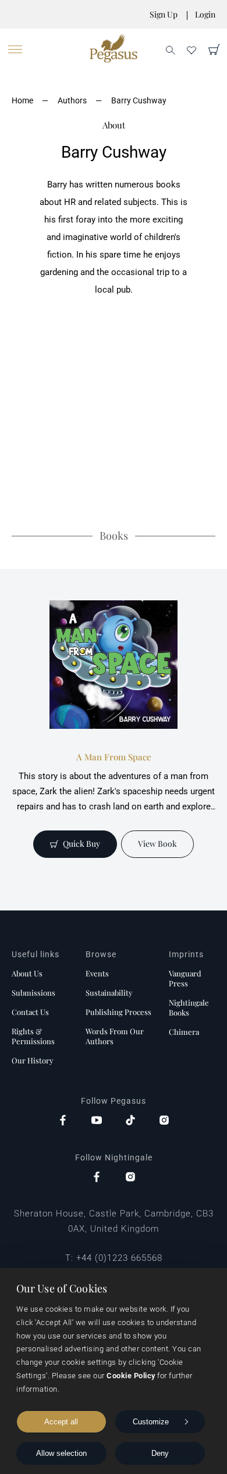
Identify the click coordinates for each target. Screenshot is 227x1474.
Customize (151, 1421)
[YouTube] (96, 1121)
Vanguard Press (185, 978)
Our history (33, 1060)
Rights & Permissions (33, 1036)
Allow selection (61, 1453)
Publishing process (118, 1012)
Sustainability (109, 992)
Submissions (33, 992)
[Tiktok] (130, 1121)
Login (205, 14)
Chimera (184, 1032)
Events (97, 973)
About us (27, 973)
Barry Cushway (138, 100)
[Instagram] (164, 1121)
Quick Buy (81, 843)
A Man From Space (113, 757)
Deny (160, 1453)
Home (22, 100)
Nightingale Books (189, 1007)
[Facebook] (63, 1121)
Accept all (61, 1421)
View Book (157, 843)
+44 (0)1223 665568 (119, 1258)
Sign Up (164, 14)
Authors (72, 100)
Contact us (30, 1012)
